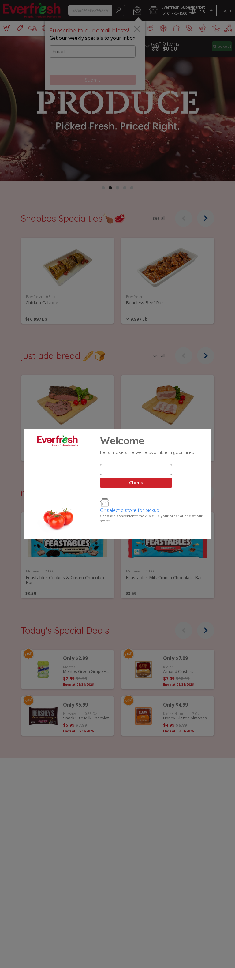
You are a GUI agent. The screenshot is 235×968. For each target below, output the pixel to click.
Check (136, 483)
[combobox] (136, 469)
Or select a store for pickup (129, 510)
